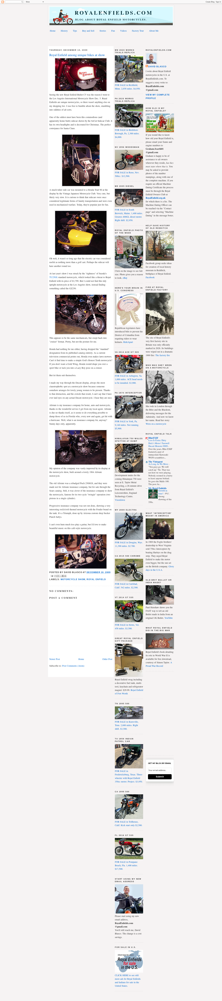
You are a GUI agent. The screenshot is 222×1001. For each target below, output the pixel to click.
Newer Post (54, 659)
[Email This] (55, 576)
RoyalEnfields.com (111, 12)
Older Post (107, 659)
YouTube (168, 617)
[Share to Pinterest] (65, 576)
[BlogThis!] (58, 576)
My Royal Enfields (157, 488)
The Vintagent (155, 461)
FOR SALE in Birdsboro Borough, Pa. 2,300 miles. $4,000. (127, 133)
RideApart (128, 342)
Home (52, 30)
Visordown (120, 499)
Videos (123, 30)
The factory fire (162, 355)
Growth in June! (162, 492)
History (64, 30)
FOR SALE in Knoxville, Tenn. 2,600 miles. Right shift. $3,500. (126, 725)
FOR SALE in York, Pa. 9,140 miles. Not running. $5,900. (127, 425)
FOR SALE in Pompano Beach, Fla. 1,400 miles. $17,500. (126, 865)
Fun (113, 30)
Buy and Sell (88, 30)
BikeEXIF (153, 438)
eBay (125, 277)
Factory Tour (138, 30)
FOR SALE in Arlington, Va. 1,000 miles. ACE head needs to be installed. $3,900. (128, 379)
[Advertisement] (111, 39)
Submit (160, 776)
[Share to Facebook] (63, 576)
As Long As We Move (158, 464)
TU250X (53, 277)
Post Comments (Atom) (73, 665)
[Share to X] (60, 576)
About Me (154, 30)
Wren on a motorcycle (156, 423)
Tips (75, 30)
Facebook (150, 277)
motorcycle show (73, 579)
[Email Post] (51, 576)
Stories (103, 30)
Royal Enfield (96, 579)
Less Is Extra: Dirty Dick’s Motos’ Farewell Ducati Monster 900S (158, 443)
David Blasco (157, 66)
